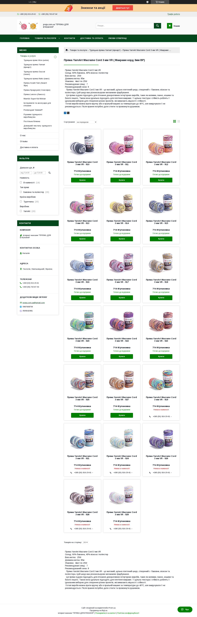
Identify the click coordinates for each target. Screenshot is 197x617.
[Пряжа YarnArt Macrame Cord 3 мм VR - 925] (82, 379)
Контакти (69, 38)
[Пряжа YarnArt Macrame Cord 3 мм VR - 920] (82, 320)
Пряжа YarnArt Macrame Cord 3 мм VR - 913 (82, 222)
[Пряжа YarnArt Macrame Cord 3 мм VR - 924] (121, 437)
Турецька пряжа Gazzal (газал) (34, 73)
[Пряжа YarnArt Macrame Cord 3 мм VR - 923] (161, 320)
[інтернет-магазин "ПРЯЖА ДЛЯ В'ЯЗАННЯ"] (28, 31)
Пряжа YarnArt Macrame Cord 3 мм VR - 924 (122, 457)
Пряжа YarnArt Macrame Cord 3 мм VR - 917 (122, 281)
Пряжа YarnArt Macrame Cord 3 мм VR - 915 (161, 222)
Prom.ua (112, 608)
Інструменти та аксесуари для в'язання (37, 104)
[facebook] (65, 113)
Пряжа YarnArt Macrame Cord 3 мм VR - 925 (82, 398)
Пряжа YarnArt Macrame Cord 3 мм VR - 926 (161, 457)
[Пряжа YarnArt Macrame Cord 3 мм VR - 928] (82, 494)
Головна (24, 38)
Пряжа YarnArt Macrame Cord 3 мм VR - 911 (122, 163)
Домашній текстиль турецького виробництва (38, 127)
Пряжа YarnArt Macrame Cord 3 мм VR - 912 (161, 163)
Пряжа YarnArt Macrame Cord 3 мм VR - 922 (122, 339)
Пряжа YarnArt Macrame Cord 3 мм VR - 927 (122, 398)
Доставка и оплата (29, 147)
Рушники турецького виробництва (33, 115)
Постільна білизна (32, 121)
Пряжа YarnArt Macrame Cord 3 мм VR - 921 (82, 457)
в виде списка (178, 122)
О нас (23, 135)
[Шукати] (157, 25)
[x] (68, 113)
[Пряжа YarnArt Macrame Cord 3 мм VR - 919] (161, 379)
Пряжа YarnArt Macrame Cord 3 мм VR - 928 (82, 513)
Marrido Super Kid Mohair (35, 99)
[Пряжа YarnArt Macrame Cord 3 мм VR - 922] (121, 320)
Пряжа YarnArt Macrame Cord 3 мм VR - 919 (161, 398)
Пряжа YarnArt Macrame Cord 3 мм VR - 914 (122, 222)
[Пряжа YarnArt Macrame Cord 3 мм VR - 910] (82, 143)
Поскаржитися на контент (105, 613)
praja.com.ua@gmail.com (34, 303)
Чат (187, 609)
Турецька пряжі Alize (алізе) (36, 60)
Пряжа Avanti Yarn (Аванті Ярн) (35, 84)
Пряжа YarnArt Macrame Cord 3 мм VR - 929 (122, 513)
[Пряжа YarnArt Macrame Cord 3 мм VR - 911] (121, 143)
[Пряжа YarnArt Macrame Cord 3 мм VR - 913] (82, 202)
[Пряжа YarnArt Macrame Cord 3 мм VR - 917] (121, 261)
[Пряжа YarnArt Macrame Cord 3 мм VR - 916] (82, 261)
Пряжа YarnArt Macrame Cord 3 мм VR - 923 (161, 339)
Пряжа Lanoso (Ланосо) (34, 94)
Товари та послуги (45, 38)
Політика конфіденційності (128, 613)
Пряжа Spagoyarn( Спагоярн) (37, 90)
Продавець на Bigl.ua (98, 610)
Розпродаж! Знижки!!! (33, 110)
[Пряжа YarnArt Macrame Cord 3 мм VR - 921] (82, 437)
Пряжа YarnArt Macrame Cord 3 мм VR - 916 (82, 281)
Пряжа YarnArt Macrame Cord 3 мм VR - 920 (82, 339)
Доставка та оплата (91, 38)
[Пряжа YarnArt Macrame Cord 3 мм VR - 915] (161, 202)
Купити (82, 180)
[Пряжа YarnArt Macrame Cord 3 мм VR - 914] (121, 202)
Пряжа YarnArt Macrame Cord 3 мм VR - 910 (82, 163)
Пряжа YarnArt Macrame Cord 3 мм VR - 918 (161, 281)
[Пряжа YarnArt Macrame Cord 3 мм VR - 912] (161, 143)
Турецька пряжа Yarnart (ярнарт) (105, 50)
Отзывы (24, 141)
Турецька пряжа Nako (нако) (36, 78)
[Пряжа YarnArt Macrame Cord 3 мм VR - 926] (161, 437)
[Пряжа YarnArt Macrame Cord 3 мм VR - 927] (121, 379)
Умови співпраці (117, 38)
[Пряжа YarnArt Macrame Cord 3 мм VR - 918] (161, 261)
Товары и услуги (28, 56)
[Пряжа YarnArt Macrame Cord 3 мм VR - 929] (121, 494)
